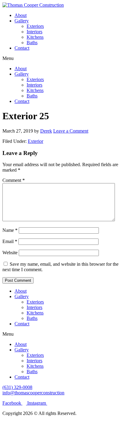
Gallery (22, 20)
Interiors (34, 31)
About (21, 15)
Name (10, 230)
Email (9, 241)
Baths (32, 42)
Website (10, 252)
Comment (13, 180)
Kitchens (35, 37)
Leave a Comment (70, 130)
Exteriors (35, 26)
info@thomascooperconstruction (33, 392)
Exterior (35, 141)
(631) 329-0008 (17, 387)
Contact (22, 48)
